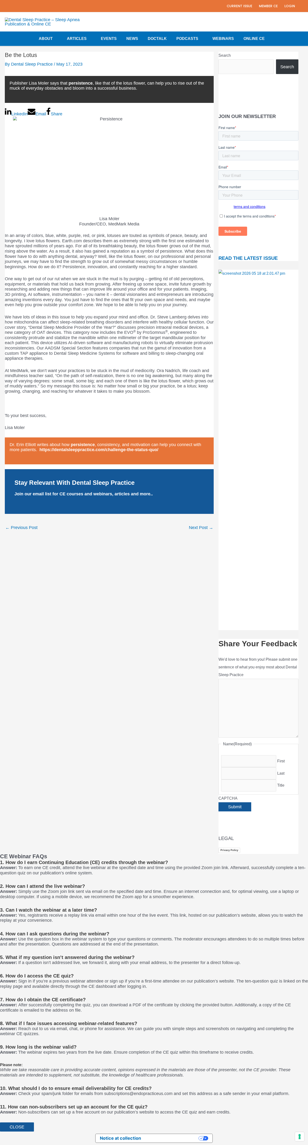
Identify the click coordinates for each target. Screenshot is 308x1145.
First (281, 761)
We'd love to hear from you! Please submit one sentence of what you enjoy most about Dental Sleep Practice (257, 667)
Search (224, 55)
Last (280, 773)
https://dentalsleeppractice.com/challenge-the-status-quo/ (98, 449)
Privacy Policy (229, 850)
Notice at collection (120, 1138)
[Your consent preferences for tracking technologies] (299, 1136)
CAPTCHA (227, 798)
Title (280, 785)
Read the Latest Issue (248, 258)
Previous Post (21, 527)
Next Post (201, 527)
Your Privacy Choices (172, 1138)
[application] (55, 39)
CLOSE (17, 1127)
